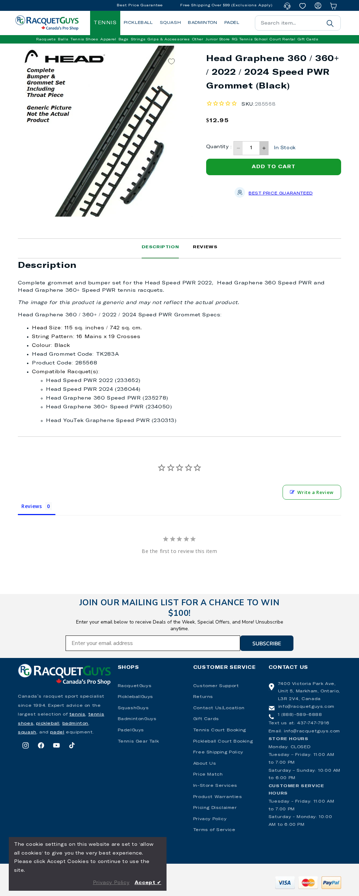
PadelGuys (131, 730)
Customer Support (216, 686)
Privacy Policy (209, 819)
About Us (204, 764)
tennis (77, 714)
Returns (203, 697)
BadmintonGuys (137, 719)
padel (57, 732)
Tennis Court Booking (219, 730)
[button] (46, 39)
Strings (138, 39)
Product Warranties (217, 797)
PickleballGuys (135, 697)
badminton (75, 724)
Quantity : (219, 147)
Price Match (208, 774)
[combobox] (298, 23)
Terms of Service (214, 830)
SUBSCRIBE (266, 643)
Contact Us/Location (218, 708)
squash (27, 732)
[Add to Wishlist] (171, 62)
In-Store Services (215, 786)
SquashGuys (133, 708)
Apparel (108, 39)
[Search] (330, 23)
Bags (123, 39)
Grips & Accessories (169, 39)
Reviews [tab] (31, 506)
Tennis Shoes (84, 39)
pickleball (47, 724)
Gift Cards (206, 719)
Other (197, 39)
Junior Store (217, 39)
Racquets (46, 39)
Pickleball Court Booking (223, 741)
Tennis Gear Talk (138, 741)
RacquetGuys (135, 686)
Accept (148, 883)
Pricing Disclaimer (215, 808)
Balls (63, 39)
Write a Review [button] (315, 492)
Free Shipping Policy (218, 752)
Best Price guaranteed (281, 193)
